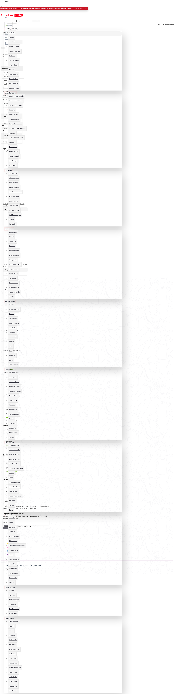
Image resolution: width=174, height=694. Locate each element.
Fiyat (5, 116)
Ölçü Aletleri (6, 92)
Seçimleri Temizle (11, 110)
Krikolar (4, 57)
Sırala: (4, 149)
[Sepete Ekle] (4, 212)
